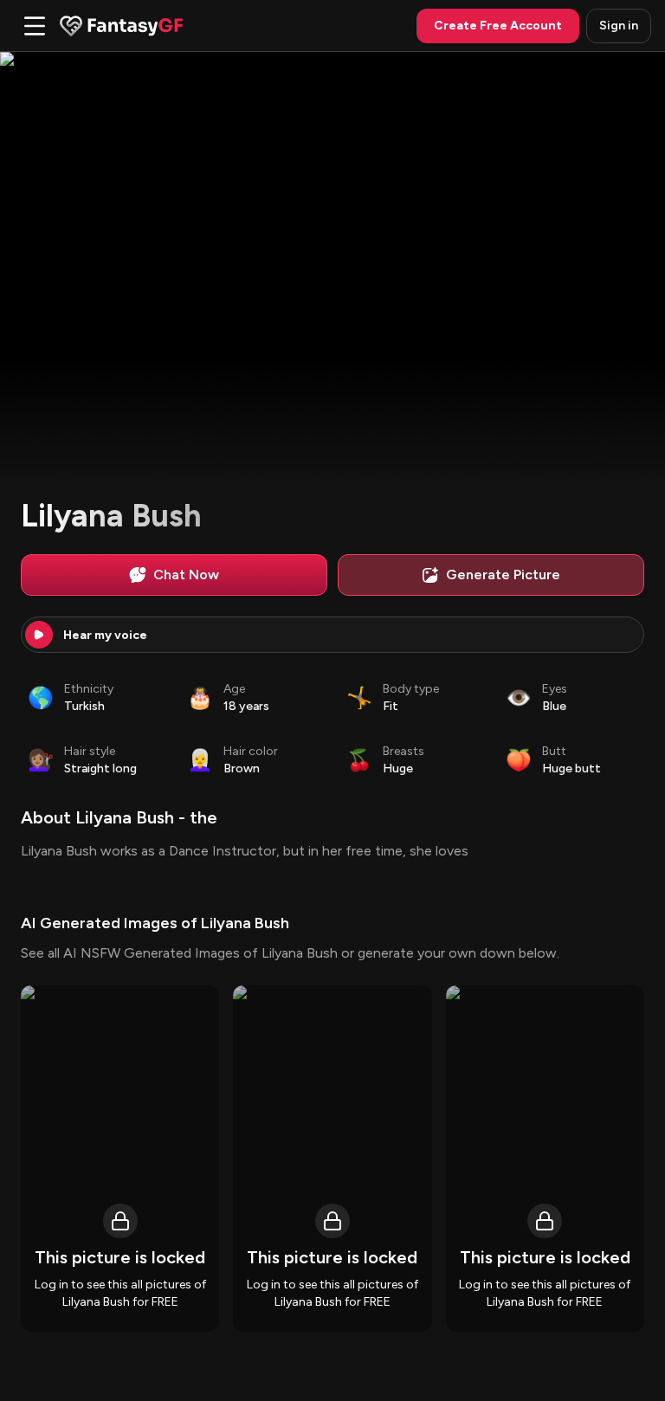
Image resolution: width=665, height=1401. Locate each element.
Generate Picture (503, 574)
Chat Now (186, 574)
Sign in (618, 25)
